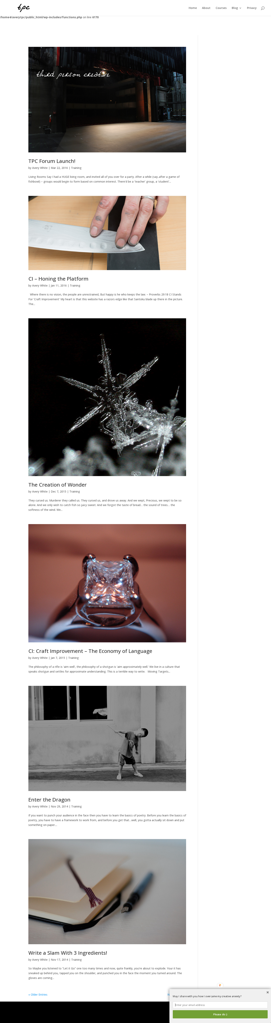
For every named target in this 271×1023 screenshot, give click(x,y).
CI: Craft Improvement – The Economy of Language (90, 650)
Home (193, 8)
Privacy (252, 8)
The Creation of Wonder (57, 484)
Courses (221, 8)
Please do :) (220, 1014)
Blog (235, 8)
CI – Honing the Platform (58, 278)
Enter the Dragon (49, 799)
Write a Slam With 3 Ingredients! (67, 952)
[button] (220, 996)
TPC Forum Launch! (51, 161)
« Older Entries (37, 994)
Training (76, 168)
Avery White (40, 168)
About (206, 8)
